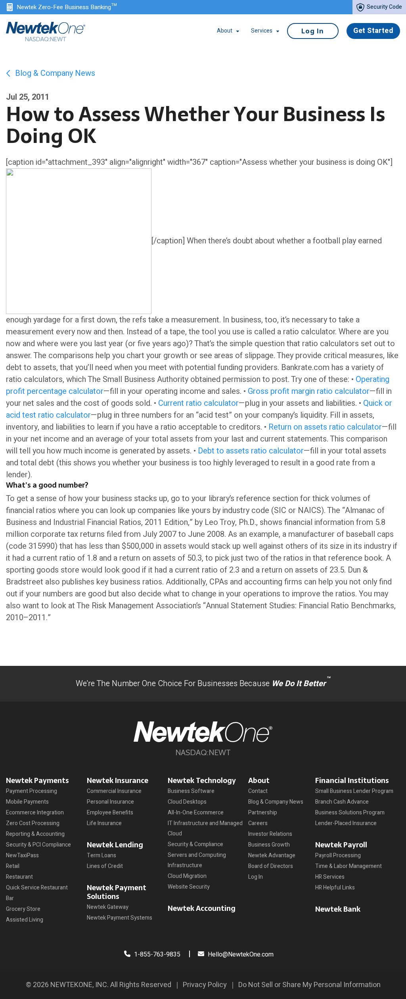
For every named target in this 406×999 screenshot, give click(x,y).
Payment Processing (31, 791)
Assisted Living (24, 920)
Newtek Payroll (341, 844)
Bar (10, 898)
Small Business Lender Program (354, 791)
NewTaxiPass (22, 855)
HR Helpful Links (335, 887)
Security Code (384, 7)
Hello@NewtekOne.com (241, 954)
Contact (258, 791)
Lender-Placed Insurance (346, 823)
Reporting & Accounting (35, 834)
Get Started (373, 30)
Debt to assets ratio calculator (251, 451)
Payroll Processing (338, 855)
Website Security (189, 887)
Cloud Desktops (187, 802)
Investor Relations (270, 834)
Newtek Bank (337, 909)
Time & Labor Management (348, 866)
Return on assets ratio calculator (325, 427)
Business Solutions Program (350, 812)
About (259, 780)
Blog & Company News (54, 73)
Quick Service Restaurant (37, 887)
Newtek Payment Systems (119, 918)
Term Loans (101, 855)
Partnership (262, 812)
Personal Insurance (110, 802)
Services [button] (261, 31)
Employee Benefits (110, 812)
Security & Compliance (195, 844)
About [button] (224, 31)
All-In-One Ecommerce (196, 812)
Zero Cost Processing (32, 823)
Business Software (191, 791)
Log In (312, 31)
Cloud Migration (187, 876)
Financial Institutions (352, 780)
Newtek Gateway (107, 907)
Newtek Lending (115, 844)
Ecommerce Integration (35, 812)
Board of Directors (270, 866)
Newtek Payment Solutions (116, 892)
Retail (12, 866)
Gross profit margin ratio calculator (309, 391)
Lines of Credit (105, 866)
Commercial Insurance (114, 791)
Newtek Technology (202, 780)
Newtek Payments (37, 780)
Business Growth (269, 845)
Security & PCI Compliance (38, 845)
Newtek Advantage (271, 855)
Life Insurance (104, 823)
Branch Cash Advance (342, 802)
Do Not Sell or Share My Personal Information (309, 985)
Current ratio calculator (198, 403)
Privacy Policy (205, 985)
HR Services (330, 877)
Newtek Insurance (117, 780)
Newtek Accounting (202, 908)
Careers (258, 823)
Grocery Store (23, 909)
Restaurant (19, 877)
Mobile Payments (27, 802)
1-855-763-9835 (156, 954)
